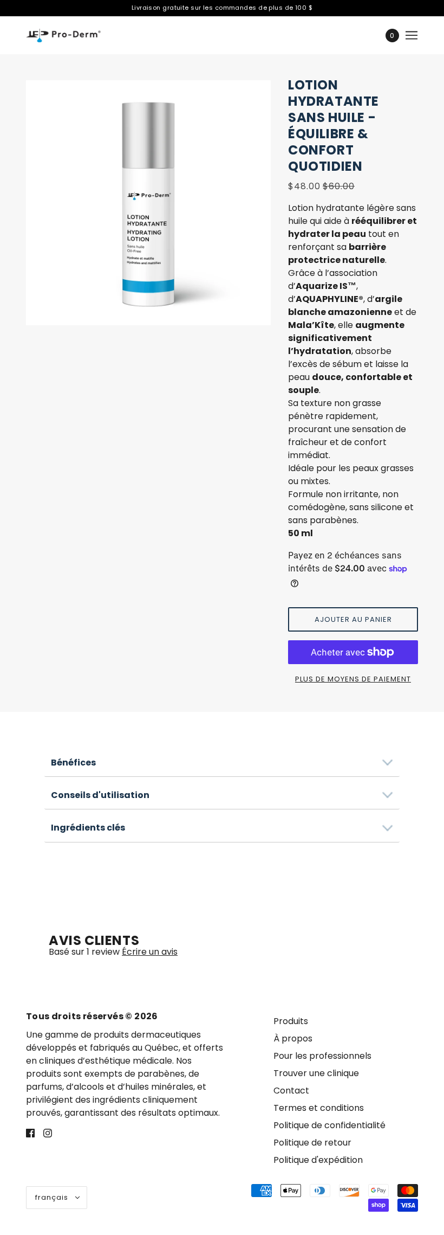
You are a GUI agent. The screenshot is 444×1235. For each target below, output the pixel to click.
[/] (63, 35)
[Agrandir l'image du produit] (148, 202)
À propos (292, 1038)
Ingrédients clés (88, 827)
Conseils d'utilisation (100, 795)
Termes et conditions (318, 1108)
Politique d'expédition (318, 1160)
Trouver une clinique (316, 1073)
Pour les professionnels (322, 1056)
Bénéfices (73, 762)
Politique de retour (312, 1142)
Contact (291, 1090)
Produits (290, 1021)
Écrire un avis (150, 951)
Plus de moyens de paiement (353, 679)
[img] (30, 1132)
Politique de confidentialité (329, 1125)
